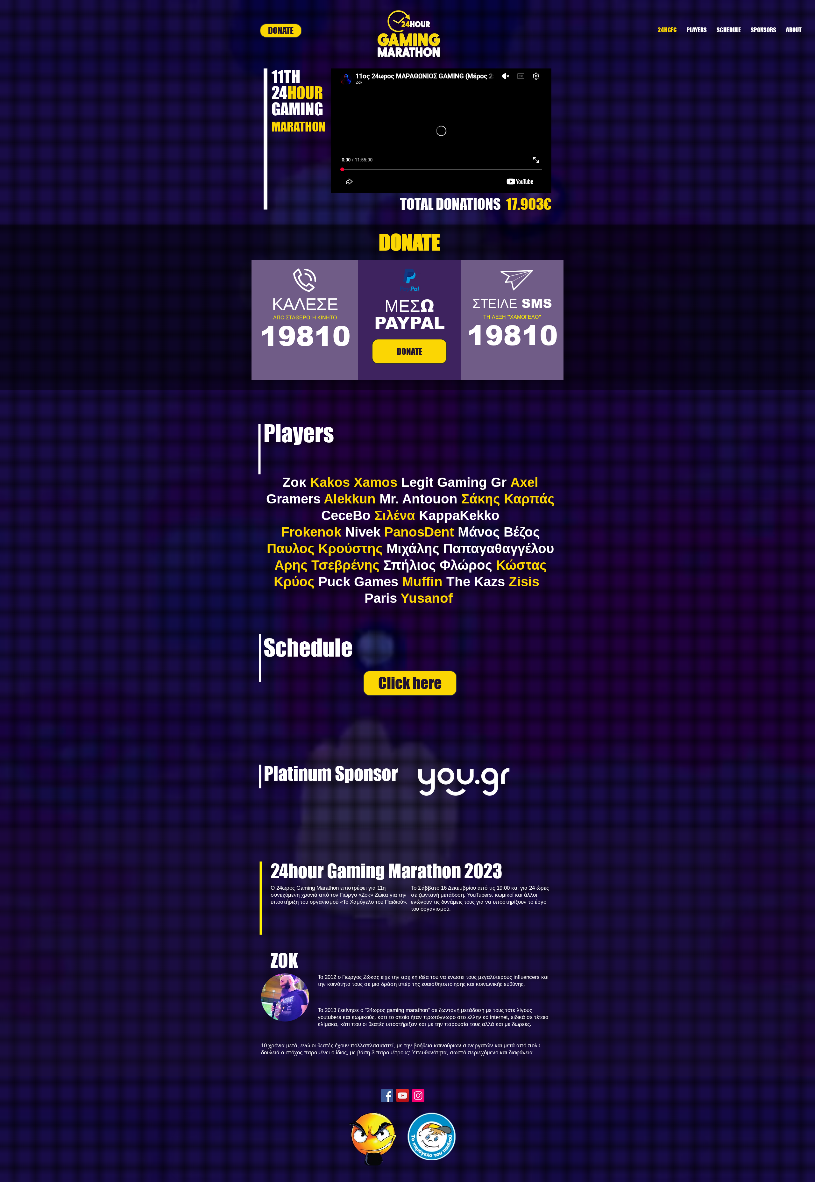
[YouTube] (402, 1095)
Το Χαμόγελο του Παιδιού (373, 902)
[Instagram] (418, 1095)
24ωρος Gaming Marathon (307, 888)
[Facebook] (387, 1095)
